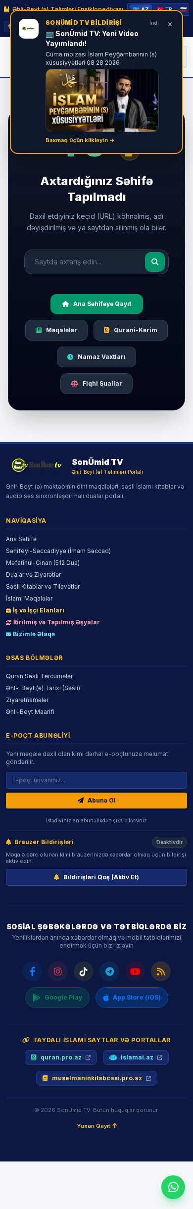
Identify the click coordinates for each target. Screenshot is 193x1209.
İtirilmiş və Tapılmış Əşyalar (56, 622)
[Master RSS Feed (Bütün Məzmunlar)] (161, 971)
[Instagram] (58, 971)
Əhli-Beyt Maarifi (30, 711)
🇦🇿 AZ (141, 9)
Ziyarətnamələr (27, 700)
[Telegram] (109, 971)
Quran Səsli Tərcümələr (39, 676)
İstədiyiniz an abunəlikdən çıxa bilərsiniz (96, 820)
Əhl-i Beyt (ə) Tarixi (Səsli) (43, 688)
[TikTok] (84, 971)
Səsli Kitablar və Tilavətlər (43, 586)
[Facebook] (32, 971)
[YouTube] (135, 971)
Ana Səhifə (21, 539)
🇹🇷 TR (164, 9)
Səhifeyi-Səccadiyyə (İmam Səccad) (58, 550)
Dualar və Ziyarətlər (33, 574)
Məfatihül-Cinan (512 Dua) (43, 562)
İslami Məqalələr (29, 598)
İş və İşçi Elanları (38, 610)
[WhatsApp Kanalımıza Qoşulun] (173, 1187)
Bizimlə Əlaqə (34, 634)
